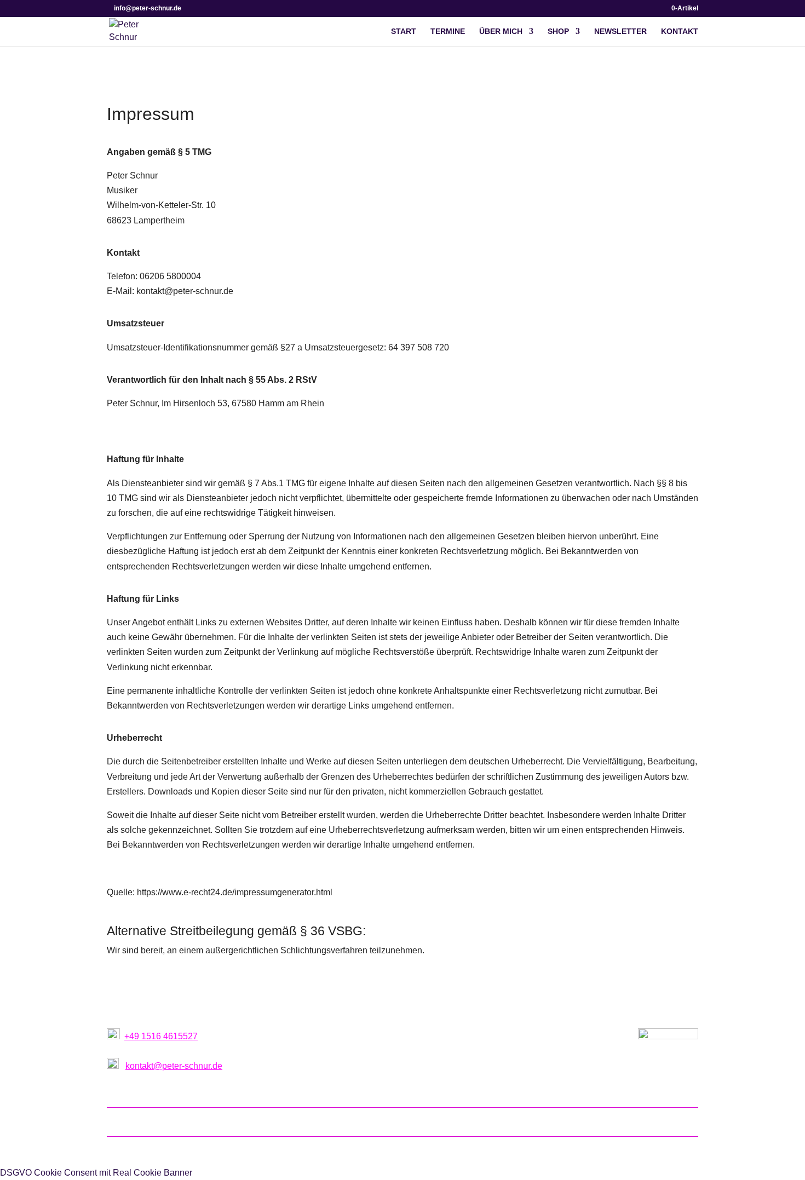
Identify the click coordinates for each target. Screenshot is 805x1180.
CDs (468, 1121)
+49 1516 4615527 (161, 1036)
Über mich (500, 31)
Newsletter (620, 31)
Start (403, 31)
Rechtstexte (508, 1121)
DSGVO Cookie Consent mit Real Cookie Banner (96, 1172)
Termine (447, 31)
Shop (558, 31)
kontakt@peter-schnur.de (173, 1065)
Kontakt (679, 31)
